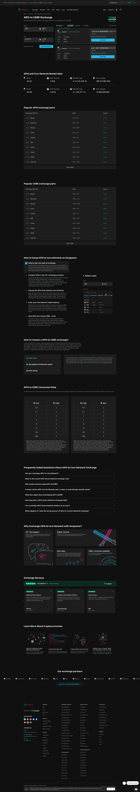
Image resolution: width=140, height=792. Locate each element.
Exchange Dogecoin (66, 722)
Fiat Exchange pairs (85, 749)
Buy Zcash (82, 740)
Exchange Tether (65, 712)
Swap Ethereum (102, 707)
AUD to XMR (83, 770)
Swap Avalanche (103, 720)
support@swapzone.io (29, 732)
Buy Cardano (83, 720)
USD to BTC (83, 773)
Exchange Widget (47, 721)
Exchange (103, 40)
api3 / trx (76, 157)
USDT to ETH (64, 760)
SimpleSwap (45, 740)
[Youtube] (25, 722)
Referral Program (46, 728)
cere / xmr (76, 203)
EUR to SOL (83, 767)
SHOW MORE (70, 167)
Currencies (30, 13)
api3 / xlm (76, 152)
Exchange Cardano (66, 720)
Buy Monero (83, 727)
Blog (44, 707)
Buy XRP (82, 722)
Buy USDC (82, 735)
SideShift (45, 748)
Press (44, 709)
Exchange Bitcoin (65, 707)
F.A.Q (44, 714)
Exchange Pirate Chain (67, 748)
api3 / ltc (76, 137)
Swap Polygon (102, 722)
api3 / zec (76, 132)
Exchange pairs (65, 752)
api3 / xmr (76, 127)
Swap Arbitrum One (103, 725)
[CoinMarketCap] (31, 722)
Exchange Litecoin (66, 733)
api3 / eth (76, 123)
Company (45, 704)
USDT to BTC (64, 762)
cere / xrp (76, 218)
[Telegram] (28, 719)
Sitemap (101, 731)
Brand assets (45, 712)
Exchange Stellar (65, 746)
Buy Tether (82, 712)
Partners (45, 732)
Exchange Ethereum (66, 709)
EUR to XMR (83, 754)
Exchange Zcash (65, 743)
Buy (100, 736)
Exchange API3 (39, 13)
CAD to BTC (83, 762)
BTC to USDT (64, 778)
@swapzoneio (27, 740)
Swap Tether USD (103, 714)
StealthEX (45, 742)
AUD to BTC (83, 760)
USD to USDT (83, 775)
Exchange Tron (65, 727)
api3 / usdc (76, 162)
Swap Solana (102, 712)
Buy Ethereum (83, 709)
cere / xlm (76, 228)
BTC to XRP (64, 757)
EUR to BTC (83, 752)
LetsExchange (46, 753)
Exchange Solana (65, 717)
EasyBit (44, 755)
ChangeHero (45, 750)
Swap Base (101, 727)
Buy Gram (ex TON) (84, 733)
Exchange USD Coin (66, 740)
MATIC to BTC (65, 773)
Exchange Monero (66, 730)
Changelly (45, 737)
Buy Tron (82, 725)
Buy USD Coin (83, 738)
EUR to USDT (83, 765)
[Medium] (28, 722)
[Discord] (34, 719)
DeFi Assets (102, 704)
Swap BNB (101, 709)
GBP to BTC (82, 757)
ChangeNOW (45, 735)
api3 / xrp (76, 142)
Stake (100, 741)
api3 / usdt (76, 147)
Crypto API (45, 723)
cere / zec (76, 208)
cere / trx (76, 233)
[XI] (25, 719)
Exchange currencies (66, 704)
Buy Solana (82, 717)
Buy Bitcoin (82, 707)
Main (25, 13)
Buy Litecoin (83, 730)
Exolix (44, 745)
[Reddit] (31, 719)
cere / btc (76, 194)
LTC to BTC (64, 775)
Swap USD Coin (102, 717)
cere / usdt (76, 223)
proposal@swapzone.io (30, 736)
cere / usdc (76, 238)
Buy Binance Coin (84, 714)
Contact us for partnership (68, 684)
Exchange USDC (65, 738)
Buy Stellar (82, 743)
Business (45, 718)
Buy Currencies (83, 704)
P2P (100, 739)
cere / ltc (76, 213)
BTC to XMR (64, 754)
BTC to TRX (64, 767)
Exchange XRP (65, 725)
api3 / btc (76, 118)
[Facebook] (36, 719)
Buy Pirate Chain (84, 746)
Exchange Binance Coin (67, 714)
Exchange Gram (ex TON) (67, 735)
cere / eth (76, 199)
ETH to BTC (64, 770)
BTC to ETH (64, 765)
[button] (120, 10)
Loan (100, 744)
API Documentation (47, 726)
